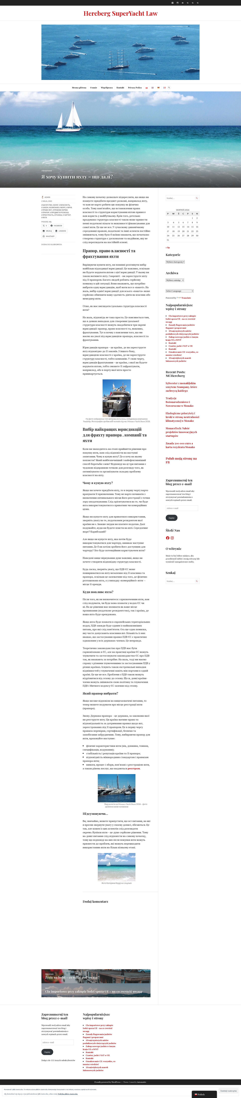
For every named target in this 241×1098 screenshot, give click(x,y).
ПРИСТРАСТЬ (48, 215)
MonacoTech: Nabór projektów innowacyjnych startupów (181, 432)
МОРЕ (63, 207)
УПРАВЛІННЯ (46, 171)
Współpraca (107, 87)
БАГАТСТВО (47, 205)
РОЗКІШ (58, 215)
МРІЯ (70, 207)
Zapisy (171, 517)
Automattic (141, 1082)
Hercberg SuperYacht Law (120, 13)
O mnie (93, 87)
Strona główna (79, 87)
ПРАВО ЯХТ (47, 210)
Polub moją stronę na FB (181, 460)
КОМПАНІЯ (54, 207)
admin (47, 197)
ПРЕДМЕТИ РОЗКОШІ (60, 213)
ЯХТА (45, 218)
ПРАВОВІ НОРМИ (61, 210)
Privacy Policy (135, 87)
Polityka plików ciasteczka (68, 1094)
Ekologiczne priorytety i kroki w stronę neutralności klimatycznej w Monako (182, 416)
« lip (168, 247)
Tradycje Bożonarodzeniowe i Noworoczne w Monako (179, 401)
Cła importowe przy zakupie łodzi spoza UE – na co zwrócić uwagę (181, 319)
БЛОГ (56, 205)
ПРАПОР (46, 213)
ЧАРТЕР (67, 215)
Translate (186, 297)
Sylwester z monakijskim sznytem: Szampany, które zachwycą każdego (181, 386)
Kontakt (120, 87)
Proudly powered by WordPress (107, 1082)
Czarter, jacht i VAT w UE (181, 346)
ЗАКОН (45, 207)
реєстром (134, 768)
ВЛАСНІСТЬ (65, 205)
